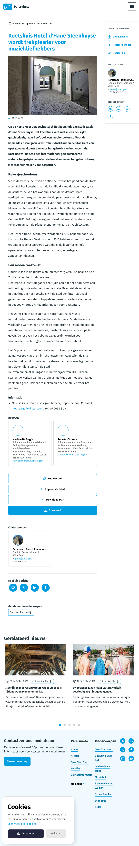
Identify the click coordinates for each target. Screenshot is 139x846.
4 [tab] (74, 725)
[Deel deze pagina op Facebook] (46, 588)
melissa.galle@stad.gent (28, 408)
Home (74, 749)
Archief (75, 755)
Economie (100, 800)
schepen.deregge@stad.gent (28, 460)
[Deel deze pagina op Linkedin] (35, 588)
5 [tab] (79, 725)
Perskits (75, 768)
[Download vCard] (45, 536)
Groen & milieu (103, 794)
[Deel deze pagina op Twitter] (24, 588)
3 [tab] (69, 725)
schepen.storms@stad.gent (72, 454)
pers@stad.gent (23, 558)
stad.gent (76, 783)
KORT (98, 807)
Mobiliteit (100, 777)
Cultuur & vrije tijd (21, 612)
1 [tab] (60, 725)
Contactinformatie (81, 774)
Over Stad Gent (79, 762)
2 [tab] (65, 725)
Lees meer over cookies (22, 823)
